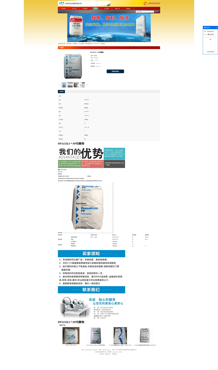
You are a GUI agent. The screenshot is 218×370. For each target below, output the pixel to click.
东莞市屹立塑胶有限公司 (100, 352)
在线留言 (128, 8)
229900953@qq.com (106, 349)
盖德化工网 (107, 354)
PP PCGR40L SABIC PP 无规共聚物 (96, 345)
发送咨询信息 (115, 71)
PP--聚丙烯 (81, 43)
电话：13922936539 (92, 349)
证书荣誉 (85, 8)
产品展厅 (95, 8)
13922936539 (154, 3)
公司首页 (63, 8)
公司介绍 (74, 8)
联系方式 (117, 8)
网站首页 (69, 43)
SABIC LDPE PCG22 (71, 345)
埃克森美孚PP (89, 43)
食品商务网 (114, 354)
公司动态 (106, 8)
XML (121, 352)
